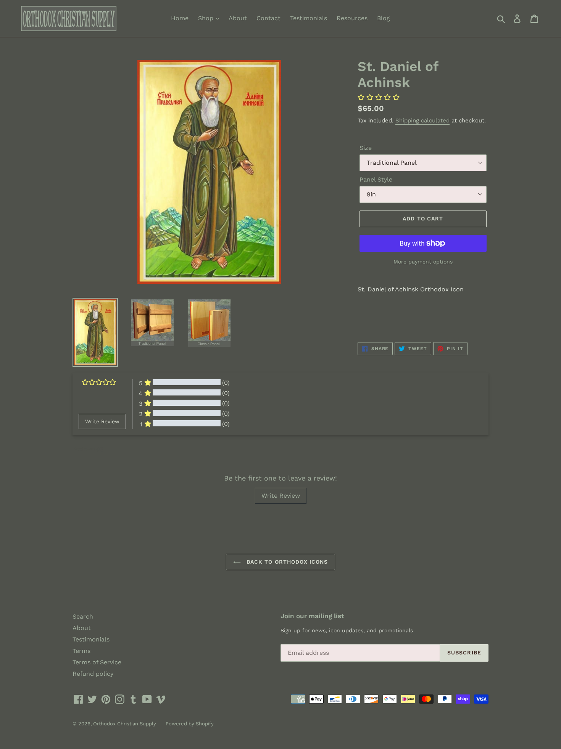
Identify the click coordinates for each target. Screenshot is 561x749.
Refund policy (93, 673)
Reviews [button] (88, 449)
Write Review (280, 495)
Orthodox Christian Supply (124, 723)
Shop (206, 18)
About (238, 18)
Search (83, 616)
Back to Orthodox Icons (286, 562)
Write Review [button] (102, 421)
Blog (383, 18)
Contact (268, 18)
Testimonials (308, 18)
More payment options (423, 262)
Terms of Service (97, 662)
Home (180, 18)
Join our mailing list (312, 616)
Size (365, 147)
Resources (352, 18)
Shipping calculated (422, 120)
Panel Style (375, 179)
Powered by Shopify (190, 723)
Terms (81, 650)
